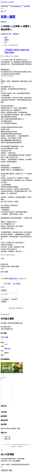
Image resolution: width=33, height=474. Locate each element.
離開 (10, 470)
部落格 (6, 40)
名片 (5, 42)
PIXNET (8, 444)
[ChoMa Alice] (6, 402)
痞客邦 (11, 278)
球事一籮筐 (8, 16)
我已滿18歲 (4, 470)
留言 (15, 278)
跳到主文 (4, 22)
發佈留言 (3, 301)
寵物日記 (16, 34)
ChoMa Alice (3, 377)
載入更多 (3, 290)
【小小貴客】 (16, 283)
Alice (2, 268)
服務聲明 (19, 446)
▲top (2, 287)
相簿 (5, 37)
